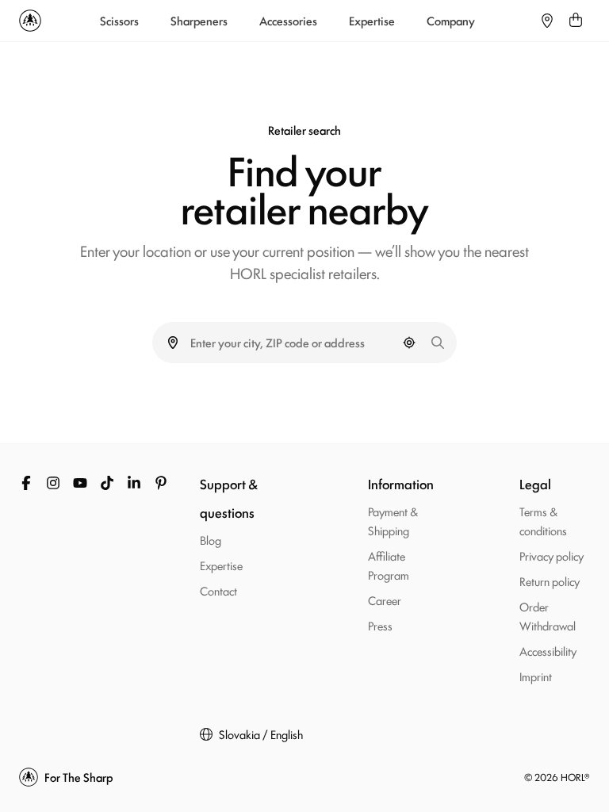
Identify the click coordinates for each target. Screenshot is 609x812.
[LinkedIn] (134, 482)
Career (384, 600)
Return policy (549, 581)
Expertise (372, 21)
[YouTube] (80, 482)
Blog (210, 539)
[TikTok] (107, 482)
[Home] (30, 21)
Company (451, 21)
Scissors (119, 21)
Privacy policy (551, 555)
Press (380, 625)
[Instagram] (53, 482)
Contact (218, 590)
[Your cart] (575, 20)
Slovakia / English (261, 734)
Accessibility (547, 650)
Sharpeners (199, 21)
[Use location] (409, 342)
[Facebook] (26, 482)
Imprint (535, 676)
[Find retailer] (547, 20)
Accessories (288, 21)
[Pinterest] (160, 482)
